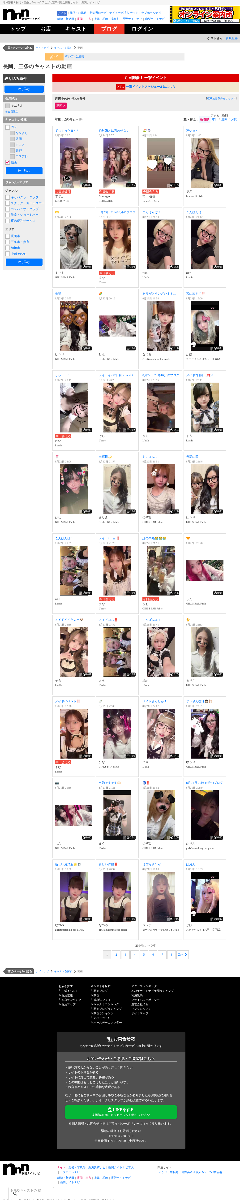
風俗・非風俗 (78, 12)
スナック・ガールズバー (27, 203)
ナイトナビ (42, 47)
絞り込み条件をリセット (221, 98)
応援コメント (102, 999)
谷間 (19, 139)
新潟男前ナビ (98, 12)
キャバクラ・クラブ (25, 197)
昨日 (215, 119)
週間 (224, 119)
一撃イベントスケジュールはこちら (150, 86)
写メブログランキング (108, 1008)
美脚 (19, 150)
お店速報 (67, 995)
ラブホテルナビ (151, 12)
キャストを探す (63, 47)
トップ (18, 29)
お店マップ (68, 1004)
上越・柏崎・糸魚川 (107, 19)
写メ (14, 127)
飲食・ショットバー (25, 214)
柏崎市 (15, 248)
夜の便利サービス (23, 220)
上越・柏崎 (101, 1177)
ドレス (20, 145)
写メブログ (101, 991)
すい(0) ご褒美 (74, 56)
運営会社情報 (139, 1004)
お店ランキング (71, 999)
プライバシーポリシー (145, 999)
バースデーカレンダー (108, 1022)
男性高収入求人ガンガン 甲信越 (201, 1172)
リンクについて (141, 1008)
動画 (14, 162)
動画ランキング (103, 1013)
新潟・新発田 (65, 19)
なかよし (22, 133)
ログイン (142, 29)
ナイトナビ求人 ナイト (123, 12)
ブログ (109, 29)
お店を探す (66, 986)
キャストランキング (106, 1004)
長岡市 (15, 236)
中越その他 (18, 253)
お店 (45, 29)
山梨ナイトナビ (155, 19)
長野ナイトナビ (132, 19)
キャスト (76, 29)
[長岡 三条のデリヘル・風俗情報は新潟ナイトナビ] (29, 1173)
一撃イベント (69, 991)
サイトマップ (139, 1013)
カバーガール (102, 1018)
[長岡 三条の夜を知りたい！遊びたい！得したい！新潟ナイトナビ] (29, 19)
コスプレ (22, 156)
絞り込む (24, 89)
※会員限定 (11, 111)
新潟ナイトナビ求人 (121, 1167)
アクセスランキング (144, 986)
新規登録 (232, 38)
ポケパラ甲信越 (169, 1172)
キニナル (17, 105)
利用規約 (137, 995)
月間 (234, 119)
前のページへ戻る (20, 48)
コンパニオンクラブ (25, 209)
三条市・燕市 (20, 242)
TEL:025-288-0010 (120, 1136)
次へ (181, 954)
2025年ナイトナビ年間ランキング (152, 991)
